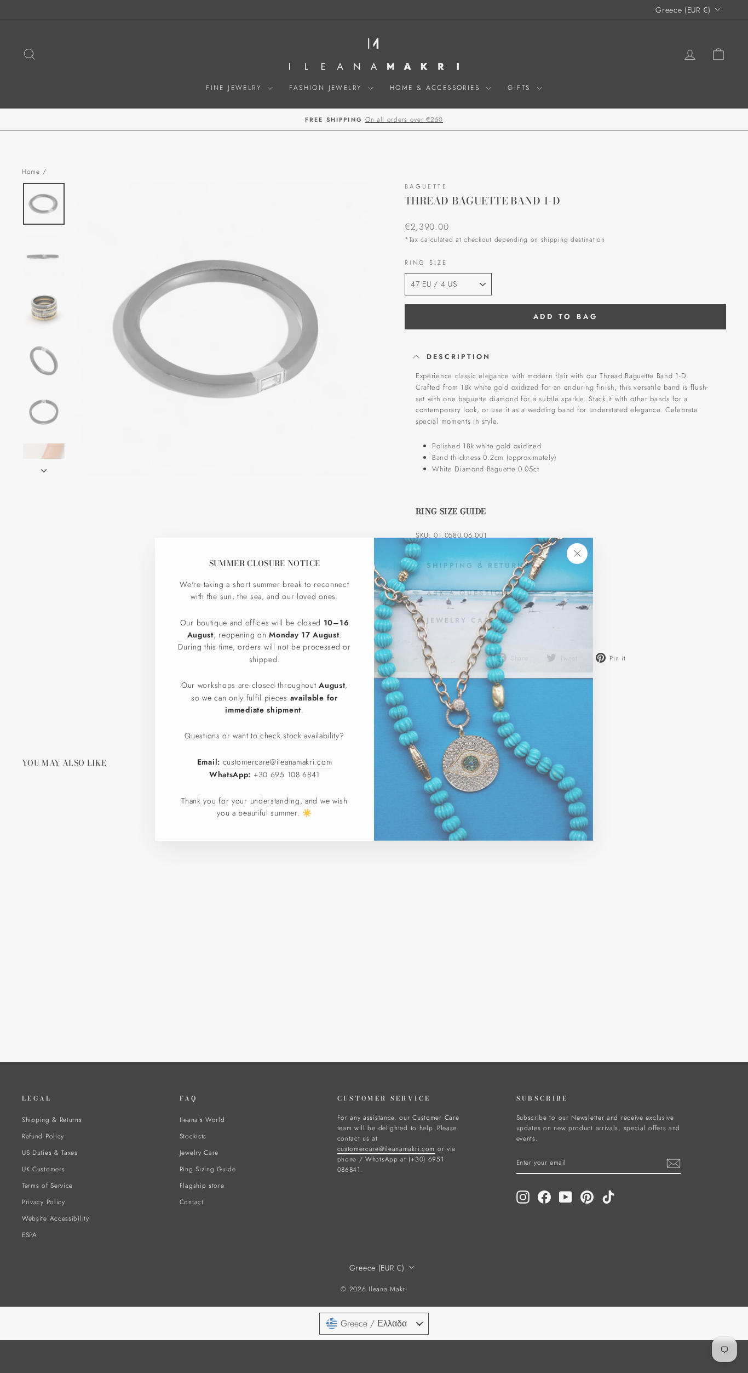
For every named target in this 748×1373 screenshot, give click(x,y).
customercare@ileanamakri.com (277, 759)
